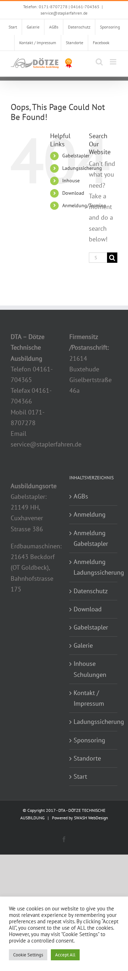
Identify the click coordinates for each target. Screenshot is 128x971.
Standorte (87, 758)
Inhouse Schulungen (90, 668)
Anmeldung (90, 514)
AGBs (81, 496)
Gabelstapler (76, 155)
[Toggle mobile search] (99, 62)
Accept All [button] (65, 955)
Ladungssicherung (82, 168)
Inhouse (71, 180)
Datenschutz (91, 591)
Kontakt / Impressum (89, 698)
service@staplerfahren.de (64, 13)
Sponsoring (89, 740)
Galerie (83, 645)
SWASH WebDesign (91, 817)
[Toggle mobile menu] (113, 62)
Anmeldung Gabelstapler (91, 538)
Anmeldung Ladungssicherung (94, 567)
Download (73, 193)
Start (80, 776)
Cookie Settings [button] (28, 955)
